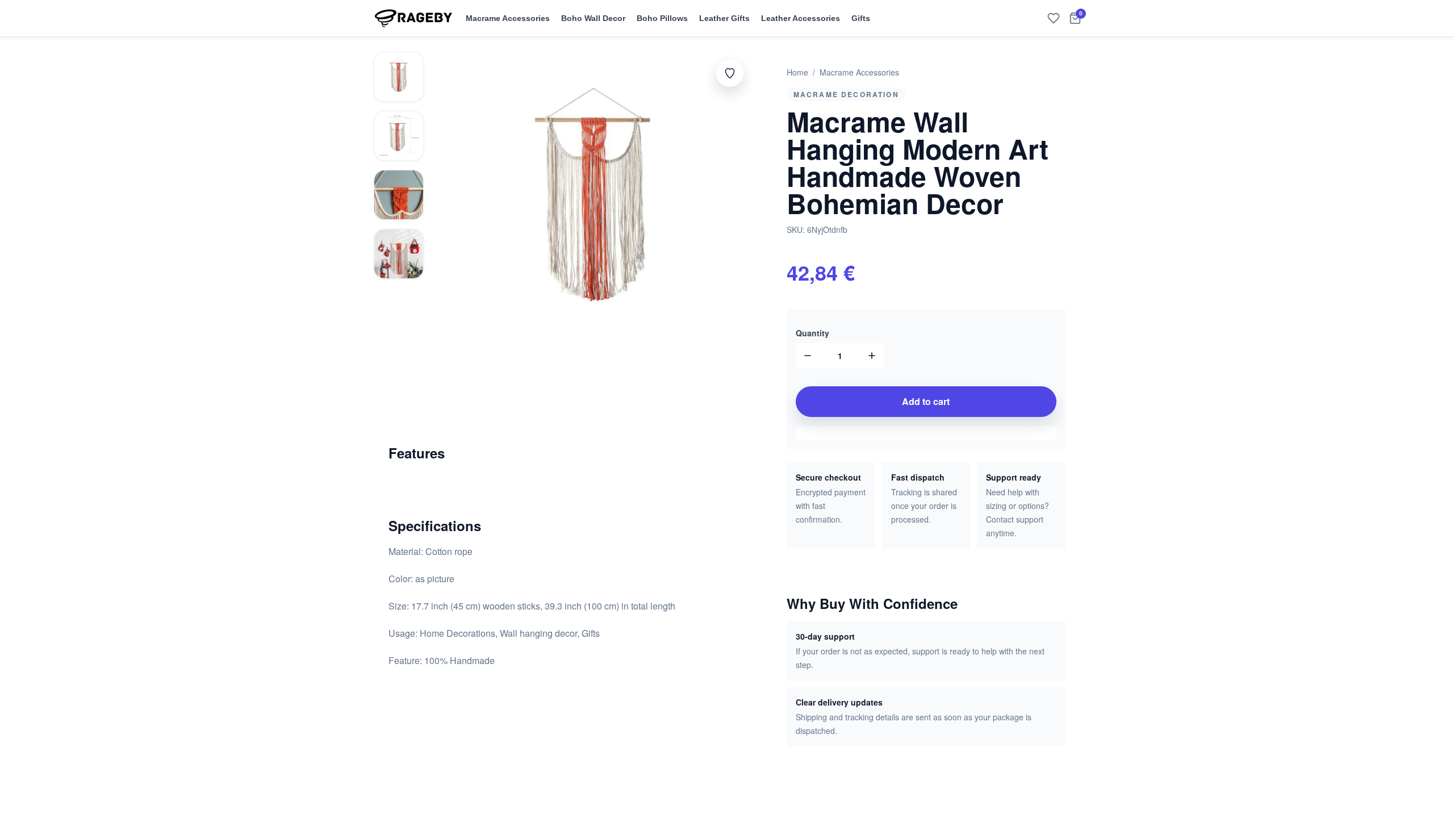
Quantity (812, 333)
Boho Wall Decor (593, 18)
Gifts (860, 18)
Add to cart (926, 401)
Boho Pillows (662, 18)
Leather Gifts (724, 18)
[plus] (871, 355)
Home (797, 72)
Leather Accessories (800, 18)
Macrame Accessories (508, 18)
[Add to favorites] (729, 73)
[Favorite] (1053, 18)
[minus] (808, 355)
